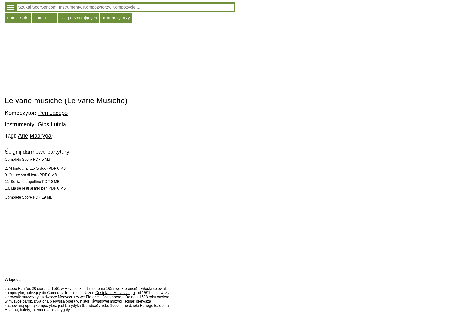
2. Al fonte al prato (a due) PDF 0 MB (35, 168)
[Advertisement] (120, 61)
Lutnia (58, 124)
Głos (43, 124)
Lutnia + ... (44, 18)
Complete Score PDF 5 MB (27, 159)
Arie (23, 135)
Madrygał (41, 135)
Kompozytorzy (116, 18)
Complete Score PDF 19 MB (28, 197)
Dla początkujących (78, 18)
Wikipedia (13, 279)
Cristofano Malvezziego (115, 293)
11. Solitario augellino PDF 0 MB (32, 182)
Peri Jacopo (53, 113)
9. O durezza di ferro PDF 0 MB (31, 175)
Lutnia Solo (17, 18)
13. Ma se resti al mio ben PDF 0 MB (35, 188)
